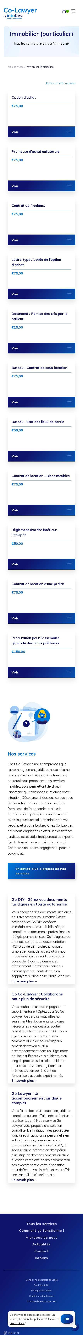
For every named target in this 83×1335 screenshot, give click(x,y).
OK (66, 1319)
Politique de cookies (41, 1290)
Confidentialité (41, 1285)
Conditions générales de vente (42, 1279)
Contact (41, 1251)
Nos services (16, 67)
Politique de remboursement (41, 1301)
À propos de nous (42, 1237)
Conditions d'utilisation (41, 1295)
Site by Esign (11, 1333)
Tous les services (41, 1224)
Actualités (41, 1244)
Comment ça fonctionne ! (41, 1230)
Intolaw (41, 1258)
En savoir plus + (24, 981)
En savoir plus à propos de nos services (40, 871)
